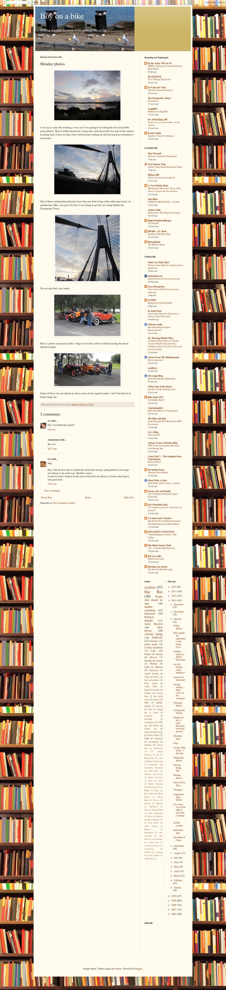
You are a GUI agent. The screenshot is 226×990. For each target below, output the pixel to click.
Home (88, 497)
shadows (148, 744)
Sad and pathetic (151, 680)
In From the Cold (157, 87)
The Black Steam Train (159, 545)
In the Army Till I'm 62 (160, 63)
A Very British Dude (158, 185)
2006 (174, 914)
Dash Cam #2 (154, 434)
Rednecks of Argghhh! (158, 111)
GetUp (160, 780)
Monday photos (177, 776)
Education (149, 613)
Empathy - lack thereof (153, 774)
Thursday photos (177, 704)
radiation (147, 852)
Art (157, 754)
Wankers (147, 829)
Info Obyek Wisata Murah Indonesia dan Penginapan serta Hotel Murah (164, 522)
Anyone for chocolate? (179, 678)
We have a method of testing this (162, 156)
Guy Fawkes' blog (157, 164)
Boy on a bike (62, 15)
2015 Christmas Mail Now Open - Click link (163, 495)
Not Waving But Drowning (160, 569)
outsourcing (149, 848)
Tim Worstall (154, 153)
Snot (149, 819)
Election (154, 641)
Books (147, 689)
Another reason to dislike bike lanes (179, 655)
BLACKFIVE (154, 76)
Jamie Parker (153, 735)
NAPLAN (157, 637)
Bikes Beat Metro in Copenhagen (163, 410)
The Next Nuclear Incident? (160, 90)
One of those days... (179, 784)
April (177, 871)
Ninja (146, 810)
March (177, 875)
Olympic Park (157, 810)
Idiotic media (150, 644)
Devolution (153, 100)
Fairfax (151, 777)
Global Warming (156, 784)
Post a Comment (52, 490)
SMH (146, 738)
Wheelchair (148, 832)
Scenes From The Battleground (163, 357)
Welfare (153, 663)
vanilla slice (148, 858)
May (176, 866)
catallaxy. (152, 368)
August (177, 853)
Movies (156, 800)
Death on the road (156, 558)
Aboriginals (154, 670)
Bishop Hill (153, 174)
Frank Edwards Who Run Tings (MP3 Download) (165, 422)
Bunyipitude (154, 242)
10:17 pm (52, 448)
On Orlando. (153, 223)
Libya (146, 676)
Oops (175, 743)
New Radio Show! (156, 399)
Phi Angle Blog (155, 375)
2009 (174, 900)
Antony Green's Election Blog (163, 443)
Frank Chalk (154, 133)
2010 (174, 895)
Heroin (159, 654)
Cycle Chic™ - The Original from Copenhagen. (164, 458)
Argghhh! (153, 108)
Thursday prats (177, 737)
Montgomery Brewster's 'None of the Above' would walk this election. (164, 190)
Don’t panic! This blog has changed (164, 212)
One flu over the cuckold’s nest (162, 389)
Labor (153, 650)
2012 (174, 595)
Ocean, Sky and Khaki (159, 491)
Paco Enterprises (156, 286)
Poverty (159, 706)
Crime (147, 732)
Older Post (129, 497)
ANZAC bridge (153, 634)
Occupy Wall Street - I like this (179, 750)
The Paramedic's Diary (159, 98)
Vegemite (158, 738)
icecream (148, 715)
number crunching (149, 608)
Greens (147, 654)
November (179, 611)
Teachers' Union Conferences (161, 135)
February (178, 880)
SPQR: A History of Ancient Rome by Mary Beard (165, 67)
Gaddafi (147, 693)
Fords (160, 777)
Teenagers (178, 789)
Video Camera (151, 826)
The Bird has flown (156, 244)
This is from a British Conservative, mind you (164, 291)
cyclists (149, 587)
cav (49, 420)
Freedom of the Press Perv (159, 233)
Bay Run (153, 591)
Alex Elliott (153, 725)
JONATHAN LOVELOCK (161, 531)
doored (147, 845)
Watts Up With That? (159, 262)
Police (156, 676)
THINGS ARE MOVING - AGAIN (163, 201)
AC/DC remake (178, 824)
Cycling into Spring (179, 712)
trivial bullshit (153, 855)
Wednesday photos (178, 759)
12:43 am (52, 483)
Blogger (138, 968)
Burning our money (158, 566)
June (176, 862)
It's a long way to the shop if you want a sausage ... (179, 811)
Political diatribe (149, 618)
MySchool (154, 806)
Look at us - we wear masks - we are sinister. (164, 123)
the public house (156, 469)
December (178, 604)
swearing (148, 719)
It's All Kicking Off (157, 119)
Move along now (155, 359)
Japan (157, 790)
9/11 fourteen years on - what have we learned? (165, 509)
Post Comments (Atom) (64, 502)
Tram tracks (150, 683)
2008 (174, 905)
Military (159, 666)
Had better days (178, 831)
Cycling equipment (153, 647)
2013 (174, 591)
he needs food (154, 311)
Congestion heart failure (178, 797)
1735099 (152, 300)
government (153, 741)
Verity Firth (150, 686)
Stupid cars (158, 819)
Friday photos (177, 627)
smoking (159, 852)
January (177, 887)
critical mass (153, 842)
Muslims (159, 803)
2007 (174, 909)
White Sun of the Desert (160, 386)
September (179, 845)
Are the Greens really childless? (179, 668)
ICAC (149, 787)
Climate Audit (155, 324)
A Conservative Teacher (160, 518)
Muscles (147, 803)
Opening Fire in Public (158, 472)
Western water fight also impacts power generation (165, 266)
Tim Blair (153, 199)
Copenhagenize (155, 408)
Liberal (156, 699)
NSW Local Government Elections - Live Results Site (164, 447)
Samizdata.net (155, 276)
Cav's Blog (153, 432)
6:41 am (51, 429)
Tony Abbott (153, 822)
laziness (156, 845)
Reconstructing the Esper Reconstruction (159, 328)
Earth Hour (153, 771)
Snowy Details (154, 461)
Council (156, 689)
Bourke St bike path (154, 761)
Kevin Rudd (149, 793)
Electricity (158, 732)
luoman (118, 968)
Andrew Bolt (154, 210)
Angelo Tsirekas (151, 673)
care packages (157, 839)
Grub (146, 666)
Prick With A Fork (157, 480)
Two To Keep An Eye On (159, 79)
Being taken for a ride (153, 758)
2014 (174, 586)
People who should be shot (153, 599)
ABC (160, 722)
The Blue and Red (157, 418)
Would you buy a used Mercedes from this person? (179, 724)
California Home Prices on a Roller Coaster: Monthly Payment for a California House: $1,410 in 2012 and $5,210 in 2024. (165, 345)
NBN (146, 702)
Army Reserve (153, 624)
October (177, 618)
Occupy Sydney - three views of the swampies (179, 691)
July (176, 857)
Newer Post (46, 497)
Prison (150, 816)
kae (49, 459)
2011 (174, 600)
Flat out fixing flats (177, 767)
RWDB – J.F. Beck (157, 231)
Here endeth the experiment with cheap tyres (179, 639)
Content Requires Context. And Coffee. (162, 536)
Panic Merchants (155, 813)
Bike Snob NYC (156, 397)
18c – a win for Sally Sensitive (161, 547)
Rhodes (160, 816)
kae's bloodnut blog (158, 504)
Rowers (153, 657)
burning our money (153, 660)
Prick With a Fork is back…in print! (164, 483)
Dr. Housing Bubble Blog (160, 338)
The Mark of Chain (179, 839)
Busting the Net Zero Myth (160, 302)
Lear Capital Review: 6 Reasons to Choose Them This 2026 (163, 315)
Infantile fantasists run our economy (164, 278)
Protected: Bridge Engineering (161, 378)
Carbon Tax (150, 728)
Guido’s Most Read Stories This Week (165, 166)
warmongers (149, 722)
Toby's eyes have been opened (161, 177)
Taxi (150, 709)
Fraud (150, 780)
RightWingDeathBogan (159, 220)
